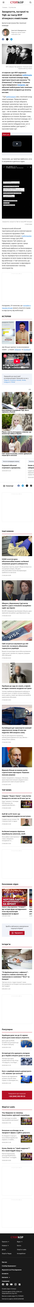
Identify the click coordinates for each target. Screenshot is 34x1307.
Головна (4, 7)
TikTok (13, 382)
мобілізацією (26, 236)
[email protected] (19, 1299)
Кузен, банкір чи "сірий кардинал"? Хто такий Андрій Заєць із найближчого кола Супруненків (16, 1150)
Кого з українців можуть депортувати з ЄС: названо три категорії (16, 1072)
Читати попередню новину (11, 461)
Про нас (4, 1262)
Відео (19, 1242)
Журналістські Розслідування (11, 1270)
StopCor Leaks (8, 1106)
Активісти (5, 1274)
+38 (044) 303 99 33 (17, 1096)
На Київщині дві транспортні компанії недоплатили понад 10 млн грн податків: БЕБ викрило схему (16, 730)
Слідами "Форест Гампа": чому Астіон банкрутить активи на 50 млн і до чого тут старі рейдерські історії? (17, 798)
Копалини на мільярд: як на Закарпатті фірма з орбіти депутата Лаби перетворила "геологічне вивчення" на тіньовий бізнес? (16, 1134)
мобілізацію (27, 75)
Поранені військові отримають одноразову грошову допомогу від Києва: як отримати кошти (12, 468)
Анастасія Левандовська (18, 30)
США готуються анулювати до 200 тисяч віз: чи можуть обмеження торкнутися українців (15, 646)
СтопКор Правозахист (9, 1266)
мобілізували (11, 97)
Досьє (4, 1250)
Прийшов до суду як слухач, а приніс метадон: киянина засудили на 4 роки (17, 687)
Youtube (18, 380)
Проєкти (4, 1242)
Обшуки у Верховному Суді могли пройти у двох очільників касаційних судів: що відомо (16, 605)
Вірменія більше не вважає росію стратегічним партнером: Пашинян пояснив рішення (15, 772)
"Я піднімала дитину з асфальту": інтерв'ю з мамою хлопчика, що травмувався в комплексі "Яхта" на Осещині (15, 975)
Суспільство (12, 7)
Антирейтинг (21, 1253)
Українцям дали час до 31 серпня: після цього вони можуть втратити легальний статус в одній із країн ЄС (16, 1037)
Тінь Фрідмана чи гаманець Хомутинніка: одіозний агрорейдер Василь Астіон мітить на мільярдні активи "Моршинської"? (15, 1116)
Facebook (26, 349)
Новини (4, 1246)
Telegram (17, 349)
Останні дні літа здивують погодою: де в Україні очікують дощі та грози (16, 1054)
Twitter (24, 380)
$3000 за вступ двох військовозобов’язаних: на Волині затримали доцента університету (15, 561)
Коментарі (9, 486)
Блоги (19, 1246)
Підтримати (19, 933)
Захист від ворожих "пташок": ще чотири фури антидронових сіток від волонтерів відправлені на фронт (14, 910)
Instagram (21, 85)
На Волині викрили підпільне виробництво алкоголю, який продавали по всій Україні (13, 833)
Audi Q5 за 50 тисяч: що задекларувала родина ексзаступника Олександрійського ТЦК (17, 816)
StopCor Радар (6, 1253)
